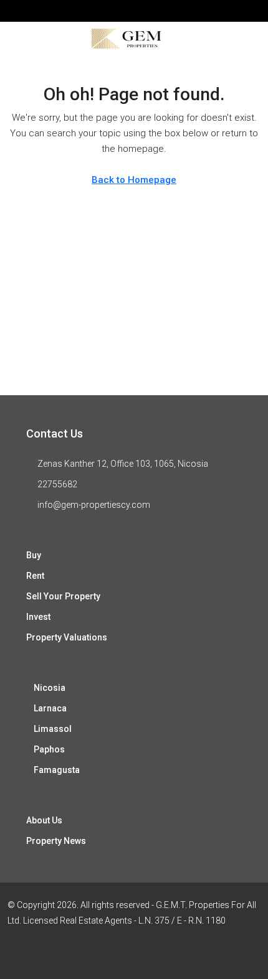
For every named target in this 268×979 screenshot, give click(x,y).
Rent (35, 576)
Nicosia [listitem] (49, 688)
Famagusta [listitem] (57, 770)
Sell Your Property (63, 596)
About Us (44, 820)
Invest (38, 617)
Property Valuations (66, 637)
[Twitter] (123, 956)
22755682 (57, 484)
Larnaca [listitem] (50, 708)
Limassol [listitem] (53, 729)
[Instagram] (145, 956)
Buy (33, 555)
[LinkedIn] (167, 956)
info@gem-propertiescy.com (93, 505)
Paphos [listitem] (49, 749)
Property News (56, 841)
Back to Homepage (134, 179)
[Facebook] (101, 956)
